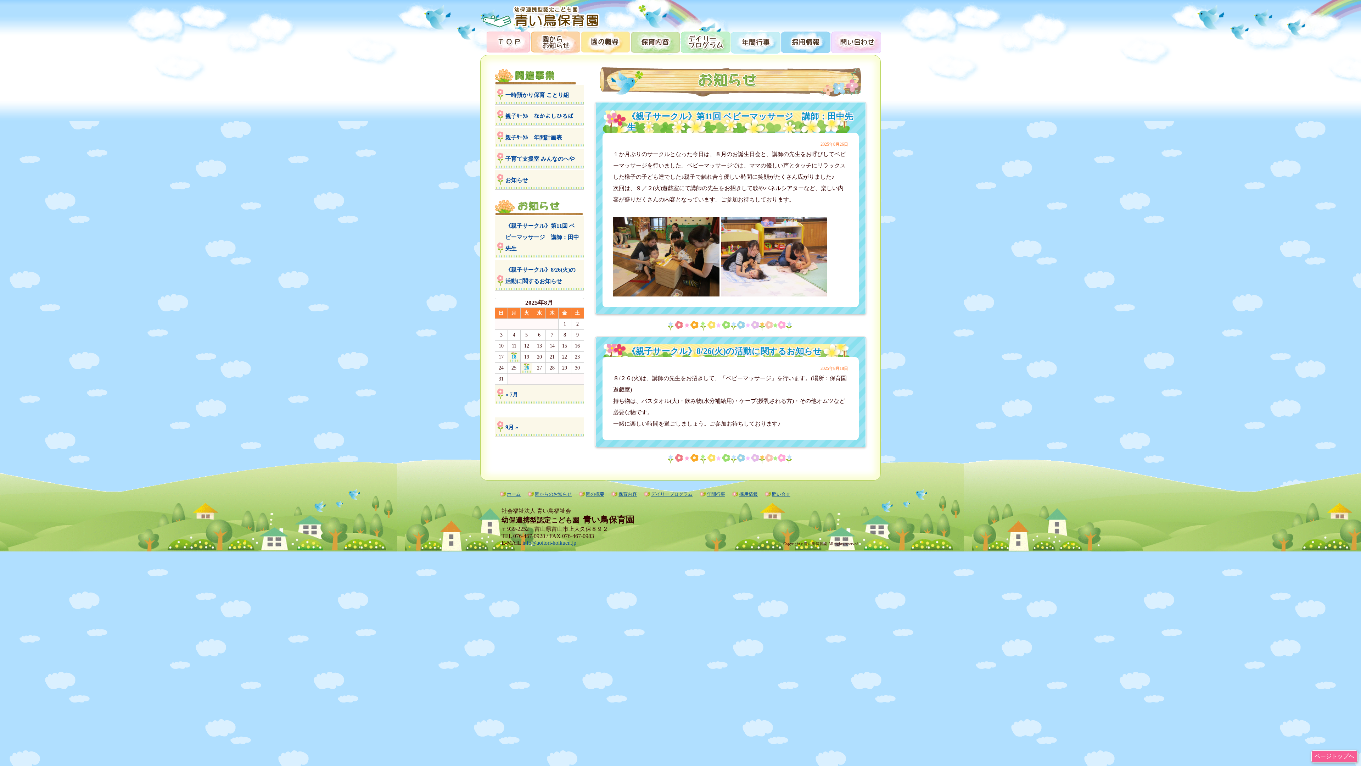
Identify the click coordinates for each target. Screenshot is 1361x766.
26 (526, 368)
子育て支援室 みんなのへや (540, 159)
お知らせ (516, 180)
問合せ (855, 41)
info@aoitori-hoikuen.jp (549, 543)
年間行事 (755, 41)
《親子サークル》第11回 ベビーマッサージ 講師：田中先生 (542, 237)
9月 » (511, 427)
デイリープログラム (705, 41)
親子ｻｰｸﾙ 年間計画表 (533, 137)
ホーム (514, 494)
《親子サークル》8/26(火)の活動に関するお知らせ (540, 275)
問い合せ (781, 494)
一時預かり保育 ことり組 (537, 95)
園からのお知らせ (555, 41)
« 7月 (511, 395)
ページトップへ (1334, 756)
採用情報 (805, 41)
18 (513, 357)
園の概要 (605, 41)
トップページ (505, 41)
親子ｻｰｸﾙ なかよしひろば (539, 116)
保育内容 (655, 41)
